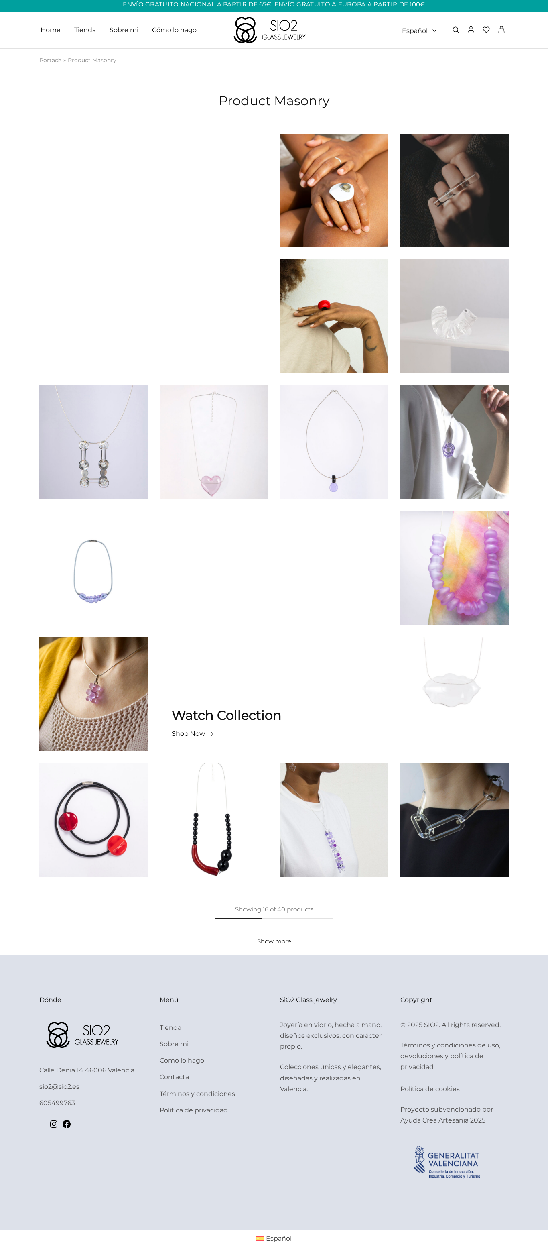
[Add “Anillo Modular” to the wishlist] (352, 331)
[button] (436, 205)
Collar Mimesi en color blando (93, 554)
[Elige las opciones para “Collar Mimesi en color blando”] (75, 587)
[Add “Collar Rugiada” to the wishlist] (352, 834)
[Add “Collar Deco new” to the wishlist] (352, 457)
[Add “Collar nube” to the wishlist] (473, 708)
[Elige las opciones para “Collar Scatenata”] (436, 834)
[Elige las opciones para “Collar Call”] (75, 457)
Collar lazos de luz (455, 428)
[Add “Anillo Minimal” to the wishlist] (473, 205)
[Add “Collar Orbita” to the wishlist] (112, 834)
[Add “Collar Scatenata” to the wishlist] (473, 834)
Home (51, 30)
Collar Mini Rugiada (93, 680)
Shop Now (188, 733)
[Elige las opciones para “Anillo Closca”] (315, 205)
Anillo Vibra (454, 302)
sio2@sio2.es (59, 1086)
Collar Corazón (213, 428)
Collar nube (454, 680)
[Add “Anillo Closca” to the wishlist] (352, 205)
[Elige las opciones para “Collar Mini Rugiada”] (75, 708)
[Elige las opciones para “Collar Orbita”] (75, 834)
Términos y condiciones (197, 1094)
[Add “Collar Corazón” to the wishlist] (232, 457)
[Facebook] (66, 1127)
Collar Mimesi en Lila (454, 554)
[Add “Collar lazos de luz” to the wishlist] (473, 457)
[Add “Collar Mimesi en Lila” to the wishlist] (473, 582)
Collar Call (93, 428)
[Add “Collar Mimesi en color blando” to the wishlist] (112, 587)
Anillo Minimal (454, 177)
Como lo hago (182, 1060)
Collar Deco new (334, 428)
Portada (50, 60)
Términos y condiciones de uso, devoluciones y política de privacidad (450, 1056)
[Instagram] (54, 1127)
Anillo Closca (334, 177)
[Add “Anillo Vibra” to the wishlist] (473, 331)
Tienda (85, 30)
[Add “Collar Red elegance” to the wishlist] (232, 834)
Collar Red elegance (214, 806)
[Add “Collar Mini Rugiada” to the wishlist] (112, 708)
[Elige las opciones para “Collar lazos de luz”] (436, 457)
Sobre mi (124, 30)
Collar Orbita (93, 806)
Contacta (174, 1077)
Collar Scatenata (455, 806)
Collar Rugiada (334, 806)
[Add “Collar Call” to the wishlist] (112, 457)
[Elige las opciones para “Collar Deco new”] (315, 457)
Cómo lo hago (174, 30)
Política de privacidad (194, 1110)
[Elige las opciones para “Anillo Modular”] (315, 331)
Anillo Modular (334, 302)
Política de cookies (430, 1089)
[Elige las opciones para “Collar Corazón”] (195, 457)
